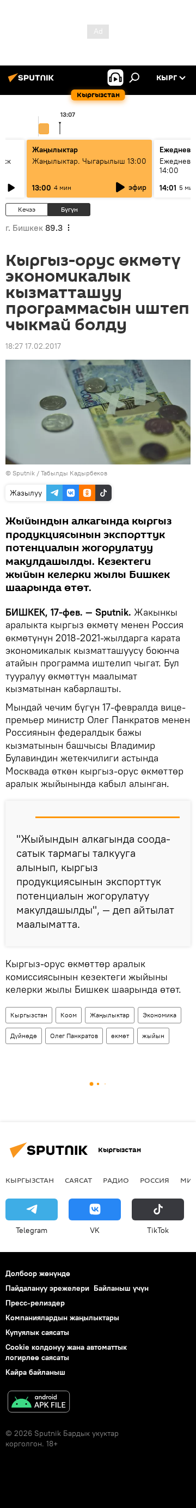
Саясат (78, 1180)
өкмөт (120, 1036)
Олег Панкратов (74, 1036)
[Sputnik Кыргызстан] (32, 82)
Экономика (159, 1015)
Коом (68, 1015)
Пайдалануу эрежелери (47, 1288)
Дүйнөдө (23, 1036)
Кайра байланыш (35, 1372)
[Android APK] (39, 1403)
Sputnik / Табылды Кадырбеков (60, 473)
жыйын (153, 1036)
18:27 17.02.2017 (33, 346)
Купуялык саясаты (37, 1332)
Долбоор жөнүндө (37, 1273)
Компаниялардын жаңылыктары (62, 1317)
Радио (116, 1180)
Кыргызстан (28, 1015)
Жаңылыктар (110, 1015)
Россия (154, 1180)
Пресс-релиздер (35, 1303)
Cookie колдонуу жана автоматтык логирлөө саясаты (66, 1352)
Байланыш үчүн (121, 1288)
